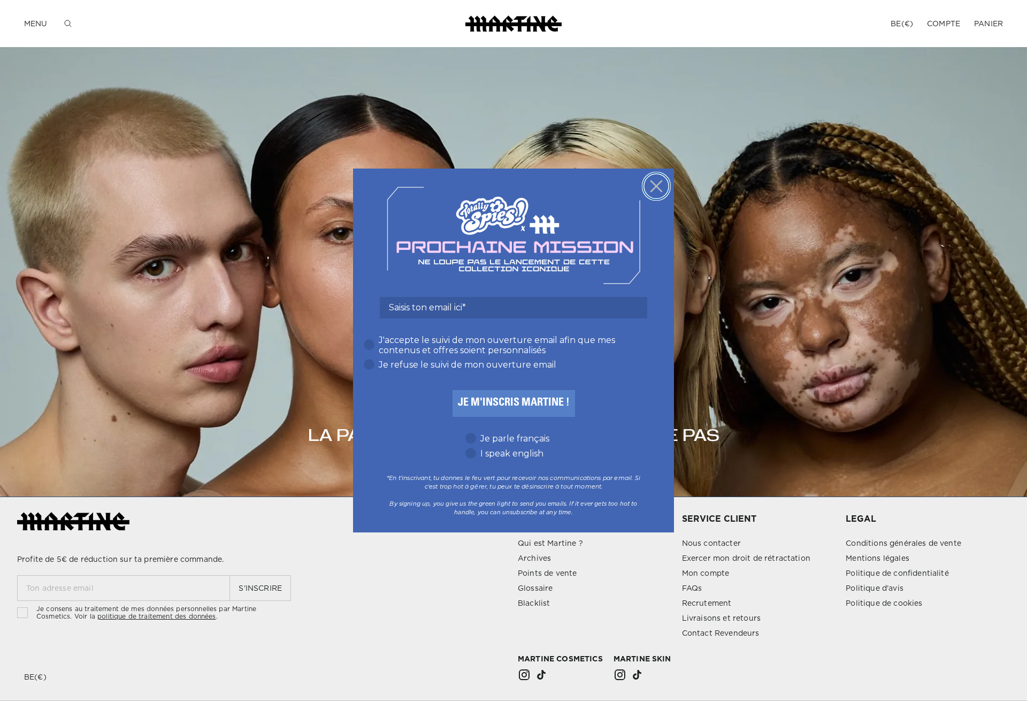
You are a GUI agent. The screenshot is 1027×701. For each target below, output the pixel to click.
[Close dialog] (656, 186)
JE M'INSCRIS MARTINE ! (514, 403)
